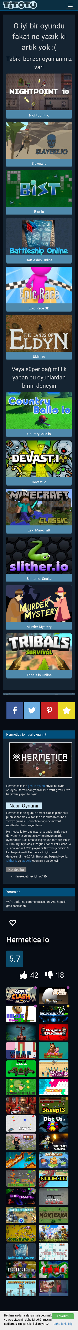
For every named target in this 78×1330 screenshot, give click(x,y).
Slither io (11, 860)
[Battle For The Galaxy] (21, 1215)
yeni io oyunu (36, 786)
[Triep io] (21, 1123)
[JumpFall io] (53, 1160)
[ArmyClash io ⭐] (21, 995)
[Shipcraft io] (21, 1196)
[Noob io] (53, 1178)
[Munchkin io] (53, 1233)
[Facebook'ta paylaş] (14, 710)
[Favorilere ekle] (12, 924)
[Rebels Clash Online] (21, 1142)
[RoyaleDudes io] (53, 1032)
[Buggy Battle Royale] (21, 1068)
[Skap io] (21, 1050)
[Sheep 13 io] (53, 1105)
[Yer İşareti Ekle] (66, 710)
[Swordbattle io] (21, 1087)
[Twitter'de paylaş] (32, 710)
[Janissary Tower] (21, 1288)
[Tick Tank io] (53, 1251)
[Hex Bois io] (53, 1087)
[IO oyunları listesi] (20, 5)
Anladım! (62, 1316)
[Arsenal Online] (53, 1196)
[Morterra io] (53, 1215)
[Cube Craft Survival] (53, 1142)
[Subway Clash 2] (21, 1105)
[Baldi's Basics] (21, 1014)
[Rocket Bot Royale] (21, 1160)
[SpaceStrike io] (53, 1014)
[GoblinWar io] (21, 1233)
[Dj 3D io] (53, 1288)
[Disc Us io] (53, 1123)
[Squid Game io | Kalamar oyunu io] (53, 1068)
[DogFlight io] (53, 1269)
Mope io (26, 860)
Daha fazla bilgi (63, 1323)
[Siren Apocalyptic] (21, 1032)
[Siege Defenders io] (21, 1178)
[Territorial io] (21, 1269)
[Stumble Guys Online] (53, 1050)
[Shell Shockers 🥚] (53, 995)
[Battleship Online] (21, 1251)
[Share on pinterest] (49, 710)
